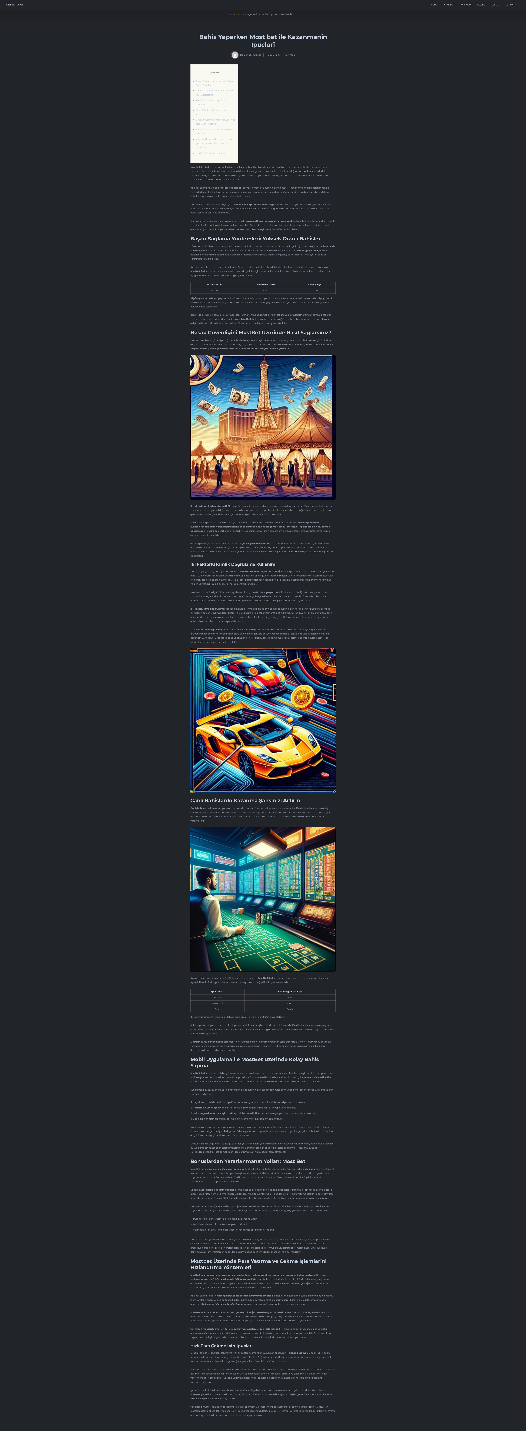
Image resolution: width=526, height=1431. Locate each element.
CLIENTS (495, 5)
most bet (293, 551)
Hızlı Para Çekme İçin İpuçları (210, 153)
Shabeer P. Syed (14, 4)
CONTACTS (511, 5)
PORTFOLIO (465, 5)
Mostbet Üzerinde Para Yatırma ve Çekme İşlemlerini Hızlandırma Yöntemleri (214, 143)
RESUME (481, 5)
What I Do (448, 5)
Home (232, 14)
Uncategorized (249, 14)
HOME (434, 5)
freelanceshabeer (250, 55)
